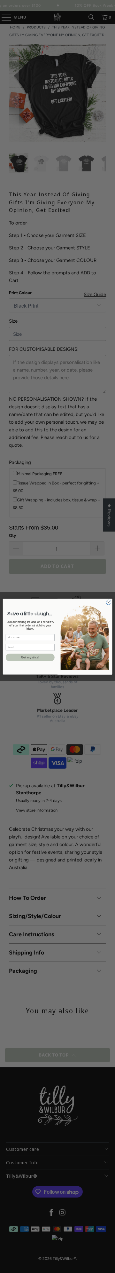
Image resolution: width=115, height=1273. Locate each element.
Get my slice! (30, 657)
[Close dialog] (108, 602)
